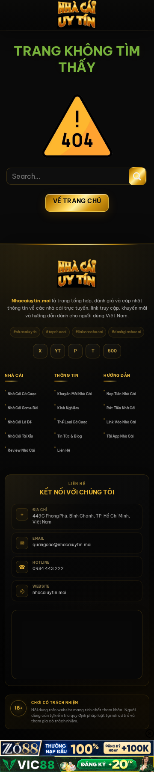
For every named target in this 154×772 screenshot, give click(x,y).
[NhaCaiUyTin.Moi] (77, 15)
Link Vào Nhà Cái (121, 422)
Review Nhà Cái (21, 450)
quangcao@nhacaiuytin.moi (62, 544)
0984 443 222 (48, 568)
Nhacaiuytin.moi (31, 301)
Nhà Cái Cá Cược (22, 394)
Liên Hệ (63, 450)
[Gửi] (137, 176)
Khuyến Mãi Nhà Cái (74, 394)
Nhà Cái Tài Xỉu (20, 436)
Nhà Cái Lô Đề (20, 422)
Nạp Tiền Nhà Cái (121, 394)
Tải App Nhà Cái (120, 436)
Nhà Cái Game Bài (23, 408)
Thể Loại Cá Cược (72, 422)
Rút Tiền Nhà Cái (121, 408)
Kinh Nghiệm (68, 408)
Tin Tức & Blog (69, 436)
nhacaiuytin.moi (49, 592)
